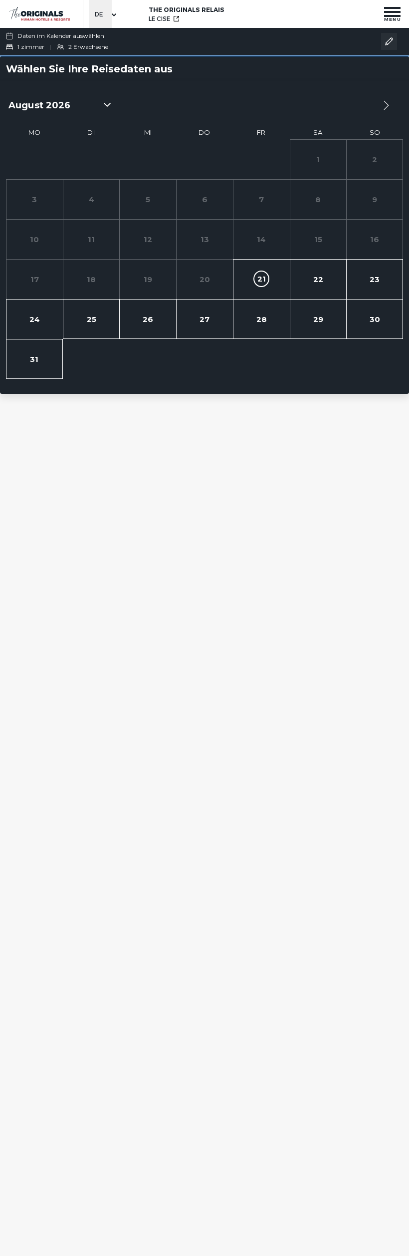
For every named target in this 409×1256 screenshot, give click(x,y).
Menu (392, 18)
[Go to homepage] (39, 13)
